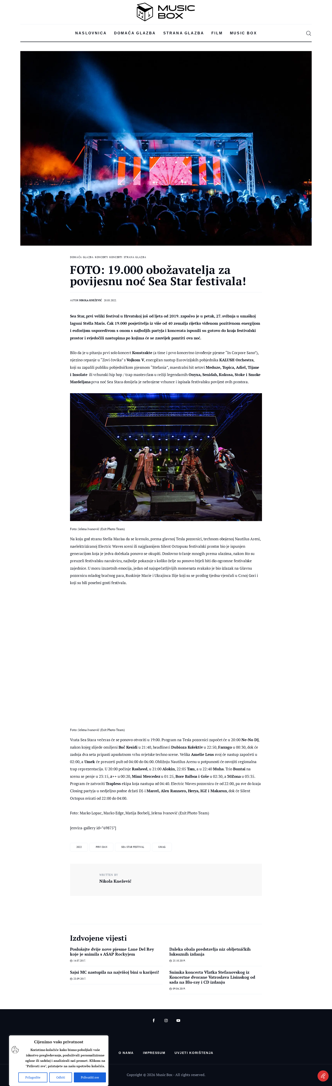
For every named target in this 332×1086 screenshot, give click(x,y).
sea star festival (132, 847)
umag (162, 847)
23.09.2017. (79, 978)
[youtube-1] (178, 1021)
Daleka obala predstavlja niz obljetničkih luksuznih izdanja (210, 952)
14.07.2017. (79, 960)
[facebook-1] (154, 1021)
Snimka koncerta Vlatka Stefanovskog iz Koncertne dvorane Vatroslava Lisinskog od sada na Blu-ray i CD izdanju (212, 977)
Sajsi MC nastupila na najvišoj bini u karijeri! (114, 972)
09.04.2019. (179, 988)
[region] (58, 1060)
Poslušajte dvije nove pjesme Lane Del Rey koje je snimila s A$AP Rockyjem (112, 952)
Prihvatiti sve (90, 1077)
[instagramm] (166, 1021)
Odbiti (60, 1077)
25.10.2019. (179, 960)
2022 (79, 847)
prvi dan (101, 847)
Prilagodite (32, 1077)
